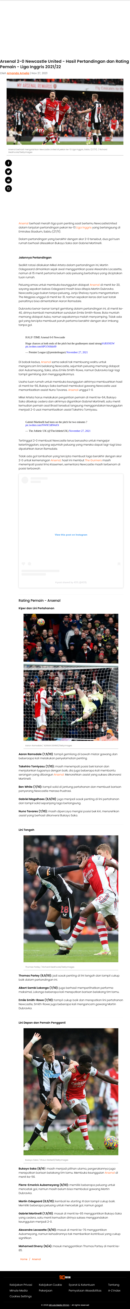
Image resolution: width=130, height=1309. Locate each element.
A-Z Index (114, 1291)
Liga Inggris (84, 227)
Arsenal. (59, 775)
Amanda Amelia (18, 73)
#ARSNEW (108, 343)
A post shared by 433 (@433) (71, 582)
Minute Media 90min (59, 1305)
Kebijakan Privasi (21, 1285)
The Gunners (93, 460)
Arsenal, (56, 460)
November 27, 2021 (77, 352)
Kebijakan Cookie (50, 1285)
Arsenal (24, 223)
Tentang (113, 1285)
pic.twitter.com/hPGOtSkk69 (40, 346)
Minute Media (19, 1291)
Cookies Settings (21, 1296)
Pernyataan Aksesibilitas (85, 1291)
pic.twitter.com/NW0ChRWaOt (42, 425)
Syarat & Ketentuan (82, 1285)
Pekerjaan (45, 1291)
